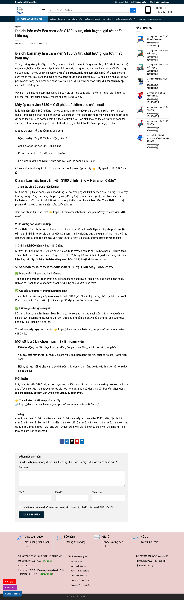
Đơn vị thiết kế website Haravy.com (102, 596)
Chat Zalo (10, 588)
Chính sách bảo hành (79, 575)
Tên (21, 492)
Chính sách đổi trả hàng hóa (82, 571)
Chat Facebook (12, 594)
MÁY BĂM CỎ (108, 19)
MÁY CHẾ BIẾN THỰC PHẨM (150, 19)
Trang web (97, 492)
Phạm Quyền (41, 44)
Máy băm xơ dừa (75, 19)
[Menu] (43, 10)
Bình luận (24, 467)
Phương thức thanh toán (80, 585)
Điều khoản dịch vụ (78, 561)
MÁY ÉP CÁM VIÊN (57, 19)
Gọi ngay (9, 581)
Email (59, 492)
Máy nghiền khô (92, 19)
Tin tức (18, 27)
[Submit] (133, 10)
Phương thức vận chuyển (80, 580)
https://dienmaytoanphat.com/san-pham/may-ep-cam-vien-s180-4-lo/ (59, 404)
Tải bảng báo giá (147, 565)
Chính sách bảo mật (78, 566)
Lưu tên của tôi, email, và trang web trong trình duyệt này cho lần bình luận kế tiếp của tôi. (68, 507)
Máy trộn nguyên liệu (126, 19)
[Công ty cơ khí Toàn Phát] (26, 10)
